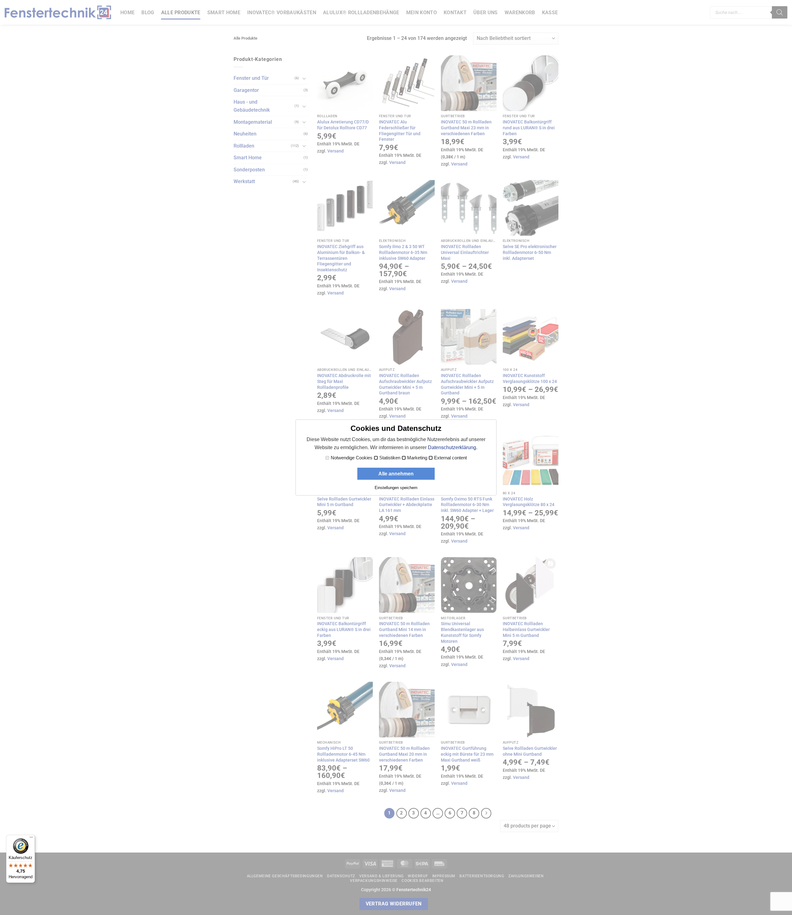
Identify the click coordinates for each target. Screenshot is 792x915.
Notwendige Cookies (351, 458)
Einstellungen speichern (396, 487)
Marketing (417, 458)
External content (450, 458)
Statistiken (389, 458)
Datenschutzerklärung (452, 447)
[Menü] (31, 838)
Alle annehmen (396, 473)
